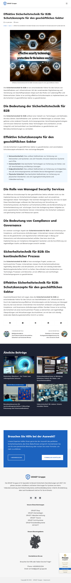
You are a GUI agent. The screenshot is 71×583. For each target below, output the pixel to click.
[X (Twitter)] (22, 323)
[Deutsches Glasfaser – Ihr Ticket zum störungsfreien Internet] (19, 364)
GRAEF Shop (35, 510)
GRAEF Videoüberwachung (35, 515)
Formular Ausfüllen (52, 457)
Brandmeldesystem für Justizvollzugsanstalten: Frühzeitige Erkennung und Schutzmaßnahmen (17, 406)
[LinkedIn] (48, 323)
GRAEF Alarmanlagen (35, 513)
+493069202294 (16, 457)
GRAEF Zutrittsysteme (35, 520)
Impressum (46, 580)
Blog (16, 22)
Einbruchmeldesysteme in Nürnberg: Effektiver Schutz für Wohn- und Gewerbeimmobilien (50, 378)
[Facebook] (10, 323)
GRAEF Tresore (35, 518)
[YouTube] (40, 498)
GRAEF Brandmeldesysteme (35, 523)
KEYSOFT (35, 525)
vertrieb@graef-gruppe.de (38, 569)
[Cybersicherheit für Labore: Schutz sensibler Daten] (52, 392)
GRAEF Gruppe (37, 580)
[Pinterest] (35, 323)
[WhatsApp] (61, 323)
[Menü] (66, 3)
